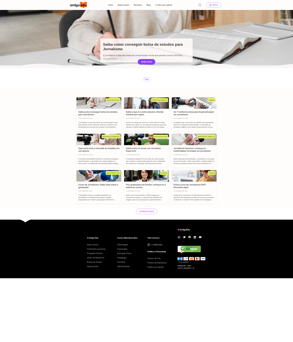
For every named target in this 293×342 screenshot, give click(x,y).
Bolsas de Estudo (94, 262)
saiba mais (146, 62)
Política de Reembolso (157, 263)
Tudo (147, 79)
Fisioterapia (122, 249)
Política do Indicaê (155, 267)
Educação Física (124, 253)
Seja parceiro (92, 266)
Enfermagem (122, 244)
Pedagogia (121, 257)
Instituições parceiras (96, 249)
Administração (123, 266)
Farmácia (121, 262)
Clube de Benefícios (95, 257)
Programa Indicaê (94, 253)
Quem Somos (93, 244)
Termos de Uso (154, 258)
